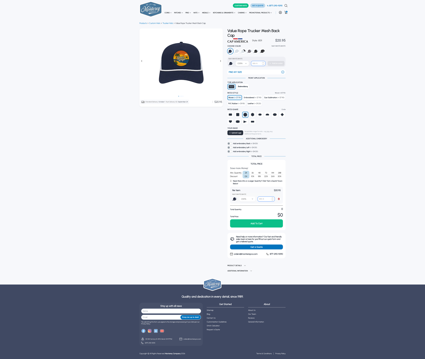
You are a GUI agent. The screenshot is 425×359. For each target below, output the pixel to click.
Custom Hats (154, 23)
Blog (208, 314)
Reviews (251, 318)
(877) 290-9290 (150, 343)
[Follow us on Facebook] (143, 331)
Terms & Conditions (264, 353)
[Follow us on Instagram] (149, 331)
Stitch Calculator (213, 326)
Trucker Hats (167, 23)
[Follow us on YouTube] (162, 331)
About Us (251, 310)
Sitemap (210, 310)
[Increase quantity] (263, 62)
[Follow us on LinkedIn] (156, 331)
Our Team (252, 314)
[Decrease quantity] (263, 64)
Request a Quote (213, 330)
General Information (256, 322)
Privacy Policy (280, 353)
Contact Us (211, 318)
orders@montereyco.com (192, 339)
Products (143, 23)
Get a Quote (256, 247)
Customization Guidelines (217, 322)
